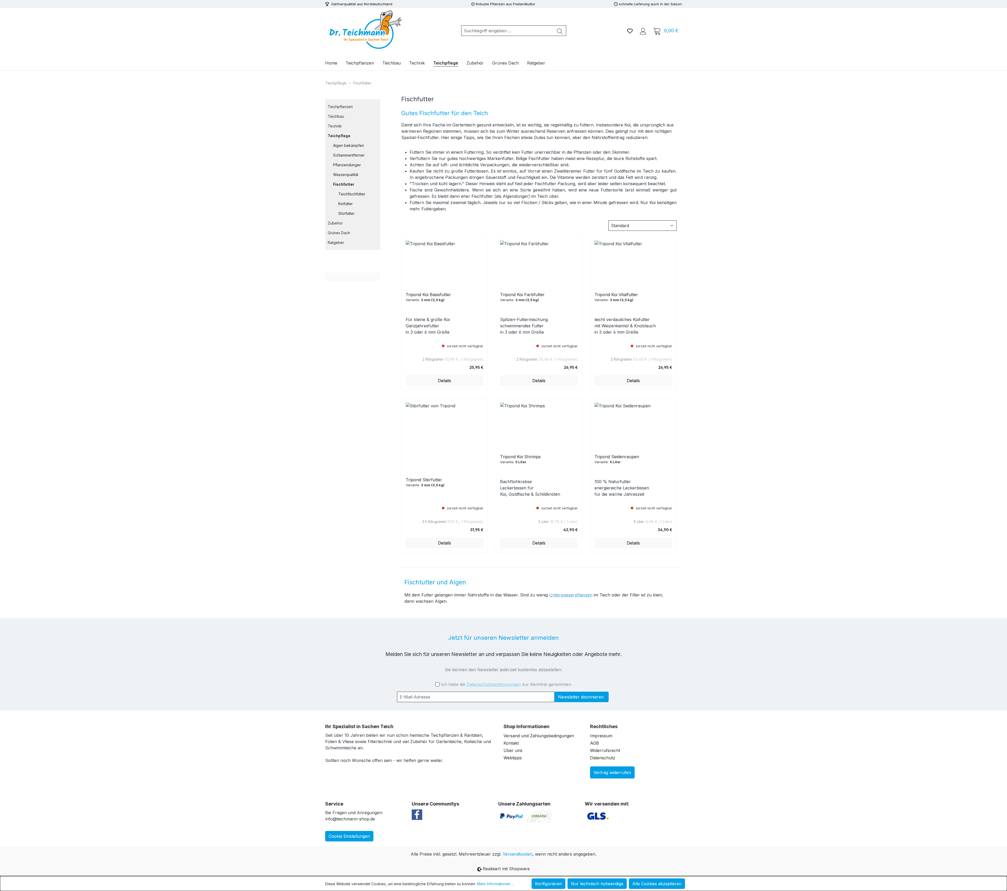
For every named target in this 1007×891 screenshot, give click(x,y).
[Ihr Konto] (643, 30)
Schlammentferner (349, 155)
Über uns (513, 750)
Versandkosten (517, 854)
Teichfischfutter (351, 194)
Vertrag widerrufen (612, 772)
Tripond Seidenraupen (616, 456)
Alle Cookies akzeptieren (657, 883)
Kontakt (511, 743)
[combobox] (507, 30)
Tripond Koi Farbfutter (522, 294)
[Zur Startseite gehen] (364, 29)
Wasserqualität (345, 174)
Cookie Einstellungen (349, 836)
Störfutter (346, 213)
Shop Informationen (526, 726)
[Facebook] (417, 814)
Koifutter (345, 203)
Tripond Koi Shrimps (520, 456)
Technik (335, 126)
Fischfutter (343, 184)
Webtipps (513, 757)
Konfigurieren (548, 883)
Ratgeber (336, 242)
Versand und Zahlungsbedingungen (539, 735)
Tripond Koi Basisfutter (428, 294)
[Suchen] (560, 30)
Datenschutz (602, 757)
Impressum (601, 735)
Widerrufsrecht (605, 750)
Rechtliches (604, 726)
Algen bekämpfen (348, 145)
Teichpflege (339, 136)
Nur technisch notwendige (597, 883)
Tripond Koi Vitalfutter (616, 294)
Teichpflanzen (340, 106)
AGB (594, 743)
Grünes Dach (339, 233)
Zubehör (335, 223)
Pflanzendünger (347, 165)
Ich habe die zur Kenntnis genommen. (506, 684)
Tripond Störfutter (424, 479)
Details (444, 380)
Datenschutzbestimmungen (494, 684)
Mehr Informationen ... (495, 884)
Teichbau (336, 116)
